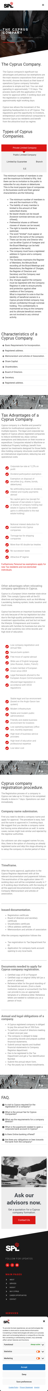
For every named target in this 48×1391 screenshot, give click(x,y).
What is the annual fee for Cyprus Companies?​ (20, 1113)
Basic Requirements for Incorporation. (23, 345)
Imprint (36, 1387)
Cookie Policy (13, 1387)
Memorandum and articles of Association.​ (25, 356)
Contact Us (24, 1220)
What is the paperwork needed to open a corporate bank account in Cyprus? (24, 1128)
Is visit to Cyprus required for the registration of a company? (20, 1106)
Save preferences (24, 1382)
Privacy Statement (26, 1387)
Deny (24, 1374)
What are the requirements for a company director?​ (24, 1120)
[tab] (24, 147)
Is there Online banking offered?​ (20, 1134)
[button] (44, 1321)
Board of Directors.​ (14, 372)
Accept (24, 1367)
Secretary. (9, 377)
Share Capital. (11, 361)
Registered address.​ (14, 351)
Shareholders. (11, 367)
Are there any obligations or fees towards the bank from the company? (24, 1141)
